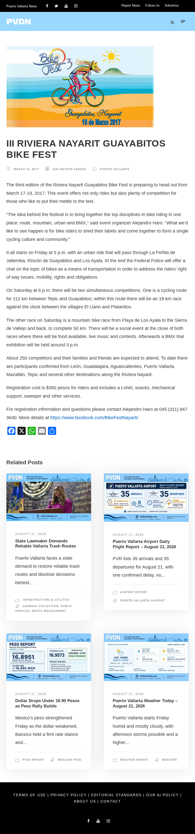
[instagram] (75, 6)
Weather (169, 759)
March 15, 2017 (26, 169)
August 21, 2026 (30, 534)
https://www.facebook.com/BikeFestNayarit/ (94, 417)
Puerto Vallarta (114, 169)
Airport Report (133, 592)
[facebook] (47, 6)
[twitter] (56, 6)
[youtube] (66, 6)
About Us (86, 801)
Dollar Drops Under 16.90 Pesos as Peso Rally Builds (47, 703)
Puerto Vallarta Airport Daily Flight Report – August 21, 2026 (144, 544)
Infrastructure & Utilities (46, 599)
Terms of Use (30, 795)
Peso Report (33, 759)
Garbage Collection (41, 606)
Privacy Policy (69, 795)
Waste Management (49, 611)
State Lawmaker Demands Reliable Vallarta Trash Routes (45, 543)
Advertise (172, 5)
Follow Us (152, 5)
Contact (111, 801)
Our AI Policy (162, 795)
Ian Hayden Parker (69, 169)
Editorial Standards (117, 795)
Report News (130, 5)
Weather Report (134, 759)
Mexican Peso (70, 759)
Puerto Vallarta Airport (142, 600)
